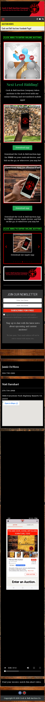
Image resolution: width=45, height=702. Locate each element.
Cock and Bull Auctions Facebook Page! (16, 28)
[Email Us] (40, 19)
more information (30, 317)
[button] (6, 246)
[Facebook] (37, 19)
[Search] (43, 19)
